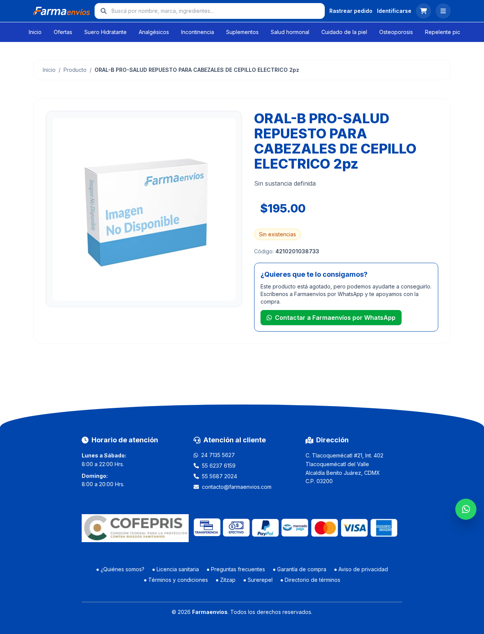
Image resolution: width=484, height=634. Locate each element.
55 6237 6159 (219, 465)
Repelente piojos (446, 32)
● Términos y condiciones (176, 580)
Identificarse (394, 11)
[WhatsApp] (465, 509)
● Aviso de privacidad (361, 569)
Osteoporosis (396, 32)
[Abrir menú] (443, 11)
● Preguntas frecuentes (235, 569)
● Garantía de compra (299, 569)
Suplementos (242, 32)
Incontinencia (197, 32)
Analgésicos (154, 32)
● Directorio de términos (310, 580)
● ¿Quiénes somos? (120, 569)
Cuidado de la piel (344, 32)
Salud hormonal (290, 32)
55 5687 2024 (219, 476)
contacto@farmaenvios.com (236, 487)
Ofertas (63, 32)
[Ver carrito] (423, 11)
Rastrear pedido (350, 11)
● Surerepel (258, 580)
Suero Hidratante (105, 32)
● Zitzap (226, 580)
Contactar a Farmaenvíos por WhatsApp (335, 317)
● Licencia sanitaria (175, 569)
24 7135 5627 (218, 455)
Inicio (35, 32)
